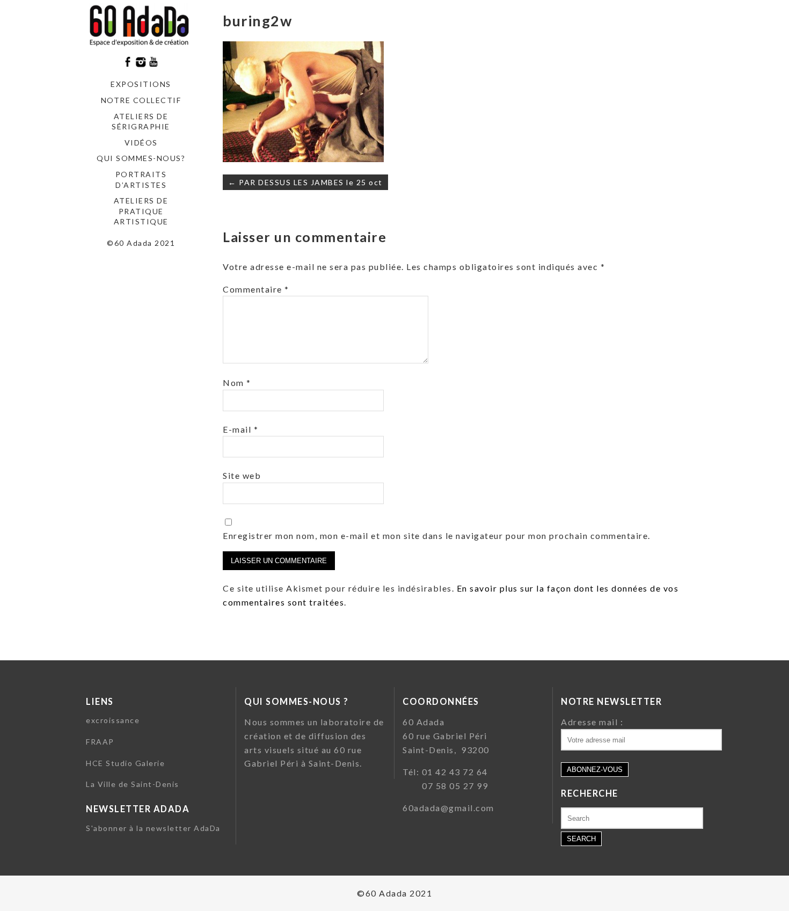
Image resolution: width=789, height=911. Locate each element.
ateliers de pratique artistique (141, 211)
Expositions (141, 84)
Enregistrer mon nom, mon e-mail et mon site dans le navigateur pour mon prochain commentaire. (437, 535)
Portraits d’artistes (141, 180)
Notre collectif (141, 100)
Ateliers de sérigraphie (141, 122)
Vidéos (141, 142)
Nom (237, 382)
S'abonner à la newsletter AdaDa (153, 828)
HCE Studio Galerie (125, 763)
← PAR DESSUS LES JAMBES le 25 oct (305, 182)
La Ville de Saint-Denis (132, 784)
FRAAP (100, 741)
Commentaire (256, 289)
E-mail (240, 429)
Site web (242, 475)
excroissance (113, 720)
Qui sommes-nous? (141, 158)
